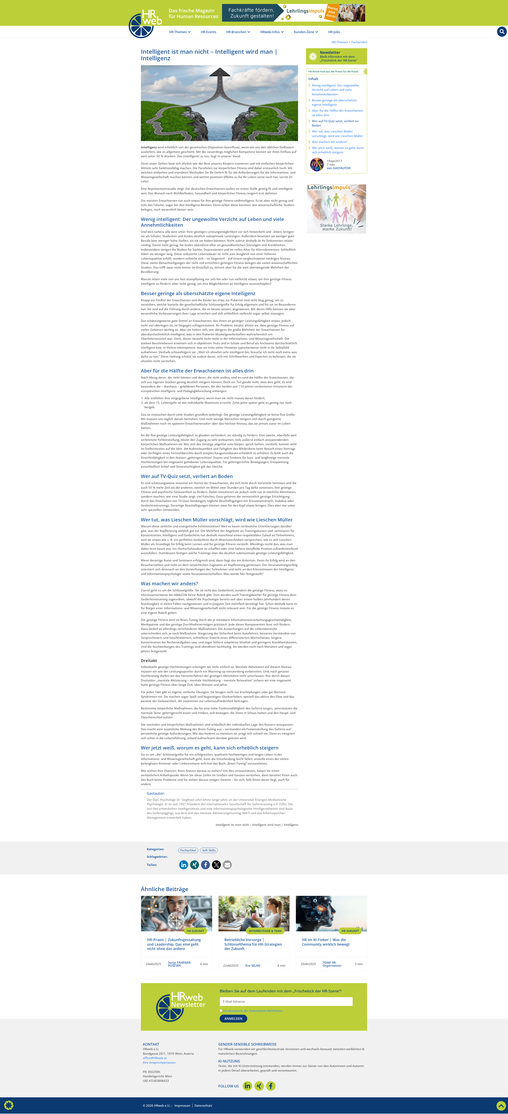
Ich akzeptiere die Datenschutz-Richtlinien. (253, 1011)
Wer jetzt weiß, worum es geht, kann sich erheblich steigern (338, 150)
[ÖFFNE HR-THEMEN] (189, 32)
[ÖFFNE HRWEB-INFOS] (282, 32)
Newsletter (330, 52)
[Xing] (259, 1086)
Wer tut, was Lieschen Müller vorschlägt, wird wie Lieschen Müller (337, 133)
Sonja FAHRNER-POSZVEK (179, 963)
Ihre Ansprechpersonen (159, 1062)
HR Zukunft (195, 931)
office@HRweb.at (155, 1058)
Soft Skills (209, 850)
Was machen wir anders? (329, 142)
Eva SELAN (252, 965)
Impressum (182, 1105)
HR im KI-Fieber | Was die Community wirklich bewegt (326, 942)
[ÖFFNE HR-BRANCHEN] (248, 32)
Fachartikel (359, 42)
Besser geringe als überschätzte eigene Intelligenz (334, 102)
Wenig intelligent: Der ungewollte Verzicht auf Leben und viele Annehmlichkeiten (335, 89)
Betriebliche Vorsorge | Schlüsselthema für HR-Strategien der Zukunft (253, 944)
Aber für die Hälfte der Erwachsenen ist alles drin (337, 112)
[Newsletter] (313, 56)
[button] (183, 864)
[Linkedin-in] (247, 1086)
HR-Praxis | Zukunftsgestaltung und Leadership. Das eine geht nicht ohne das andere (174, 944)
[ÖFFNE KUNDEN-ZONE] (316, 32)
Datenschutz (203, 1105)
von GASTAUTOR (338, 168)
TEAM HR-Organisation (332, 963)
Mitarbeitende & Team (265, 931)
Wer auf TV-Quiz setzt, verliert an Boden (335, 123)
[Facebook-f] (271, 1086)
